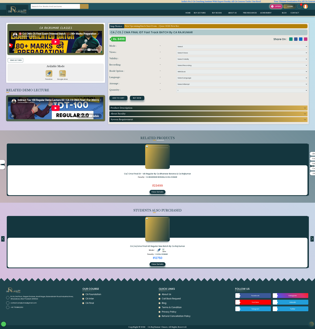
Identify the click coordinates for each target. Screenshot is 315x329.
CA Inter (90, 298)
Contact (295, 13)
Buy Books (217, 13)
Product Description (121, 108)
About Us (232, 13)
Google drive (62, 79)
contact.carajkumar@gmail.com (24, 303)
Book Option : (116, 71)
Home (188, 13)
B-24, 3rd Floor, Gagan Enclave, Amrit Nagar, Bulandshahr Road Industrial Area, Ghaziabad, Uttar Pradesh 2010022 (42, 297)
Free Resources (250, 13)
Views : (113, 52)
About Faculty (118, 113)
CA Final (90, 303)
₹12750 (157, 258)
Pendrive (48, 79)
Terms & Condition (172, 307)
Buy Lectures (200, 13)
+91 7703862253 (17, 307)
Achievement (266, 13)
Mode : (113, 46)
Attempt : (114, 83)
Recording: (115, 64)
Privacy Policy (169, 311)
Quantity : (114, 90)
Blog (284, 13)
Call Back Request (171, 298)
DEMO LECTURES (16, 60)
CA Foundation (93, 294)
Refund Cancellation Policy (176, 316)
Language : (115, 77)
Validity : (114, 58)
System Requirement (122, 119)
